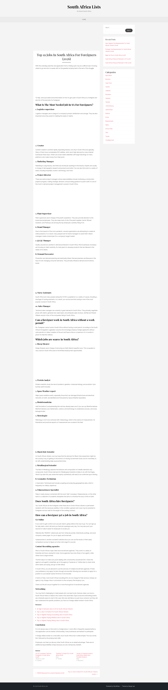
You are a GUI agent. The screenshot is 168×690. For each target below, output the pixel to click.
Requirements (109, 121)
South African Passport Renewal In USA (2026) (118, 63)
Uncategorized (109, 140)
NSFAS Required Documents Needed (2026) (50, 673)
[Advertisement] (66, 37)
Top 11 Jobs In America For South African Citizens (52, 612)
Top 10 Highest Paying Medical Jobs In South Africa (53, 617)
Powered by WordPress (113, 686)
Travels (107, 136)
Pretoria (107, 113)
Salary (107, 125)
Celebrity (108, 90)
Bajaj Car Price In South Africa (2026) (115, 55)
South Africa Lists (84, 6)
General (107, 102)
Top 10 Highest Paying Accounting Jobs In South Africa (54, 615)
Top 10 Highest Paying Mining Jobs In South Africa (53, 620)
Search (107, 27)
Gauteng (107, 98)
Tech (106, 132)
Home (84, 19)
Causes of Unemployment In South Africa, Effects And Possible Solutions (84, 655)
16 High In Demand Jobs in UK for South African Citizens (55, 609)
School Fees (109, 128)
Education (108, 94)
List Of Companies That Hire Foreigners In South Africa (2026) (43, 655)
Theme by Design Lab (128, 686)
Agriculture (108, 75)
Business (107, 79)
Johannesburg (109, 106)
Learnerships (109, 109)
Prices (107, 117)
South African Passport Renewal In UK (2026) (118, 59)
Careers (107, 87)
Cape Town (108, 83)
